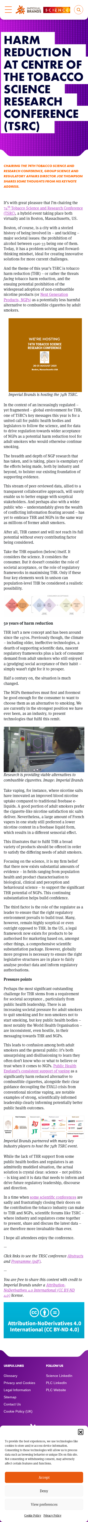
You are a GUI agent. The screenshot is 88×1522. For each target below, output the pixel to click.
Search (78, 9)
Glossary (10, 1376)
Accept (44, 1477)
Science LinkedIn (59, 1376)
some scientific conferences (53, 1197)
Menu (8, 9)
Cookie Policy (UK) (18, 1411)
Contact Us (12, 1404)
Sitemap (10, 1397)
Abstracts (75, 1256)
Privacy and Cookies (19, 1383)
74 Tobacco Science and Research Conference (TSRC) (43, 211)
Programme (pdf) (26, 1261)
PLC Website (56, 1390)
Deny (44, 1491)
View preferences (44, 1504)
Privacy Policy (52, 1515)
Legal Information (17, 1390)
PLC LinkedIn (56, 1383)
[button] (80, 1431)
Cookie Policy (32, 1515)
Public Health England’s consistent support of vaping (40, 1068)
